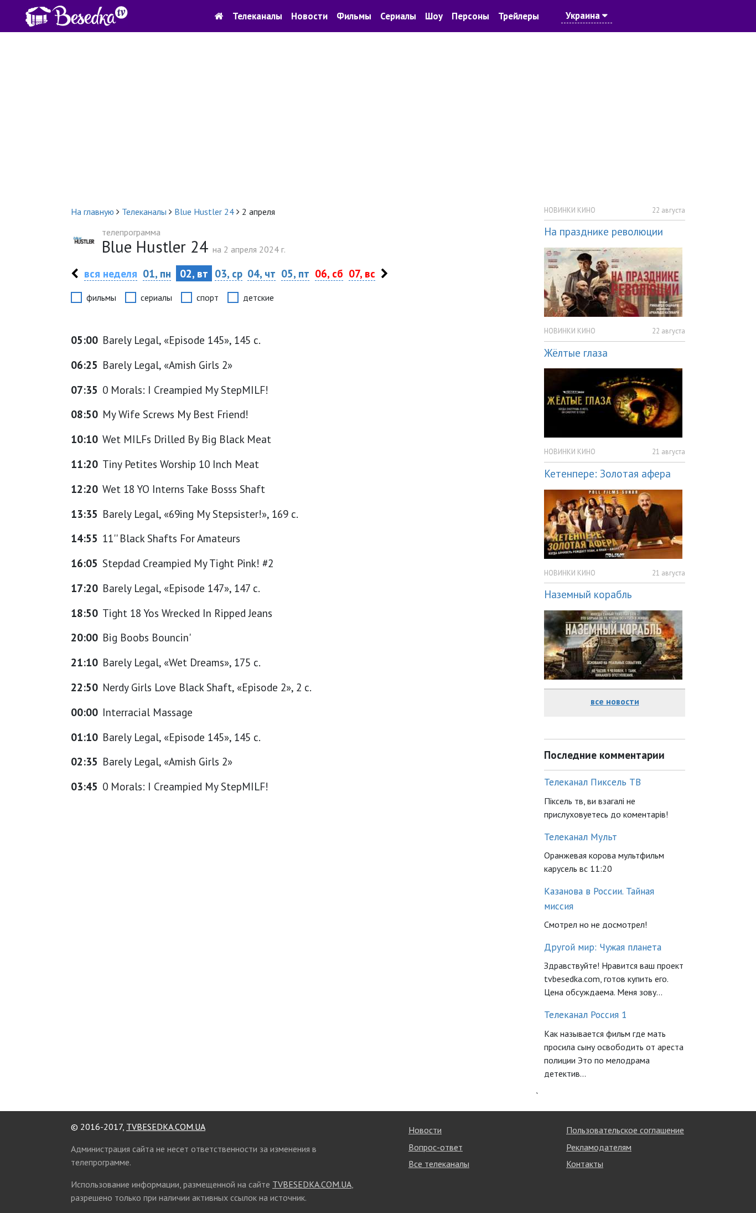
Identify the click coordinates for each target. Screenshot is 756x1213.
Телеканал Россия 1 (585, 1014)
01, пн (157, 273)
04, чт (261, 273)
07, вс (362, 273)
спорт (207, 297)
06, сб (329, 273)
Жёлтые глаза (576, 352)
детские (258, 297)
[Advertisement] (378, 118)
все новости (615, 701)
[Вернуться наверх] (737, 1180)
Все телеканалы (438, 1163)
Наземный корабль (588, 594)
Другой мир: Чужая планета (602, 946)
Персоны (470, 16)
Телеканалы (257, 16)
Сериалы (398, 16)
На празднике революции (603, 231)
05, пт (295, 273)
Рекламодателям (598, 1147)
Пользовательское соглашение (625, 1129)
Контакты (584, 1163)
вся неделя (110, 273)
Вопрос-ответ (435, 1147)
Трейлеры (518, 16)
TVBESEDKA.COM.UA (165, 1126)
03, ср (228, 273)
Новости (309, 16)
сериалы (156, 297)
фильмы (101, 297)
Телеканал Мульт (580, 836)
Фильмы (353, 16)
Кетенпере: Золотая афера (607, 473)
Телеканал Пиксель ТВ (592, 781)
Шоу (434, 16)
